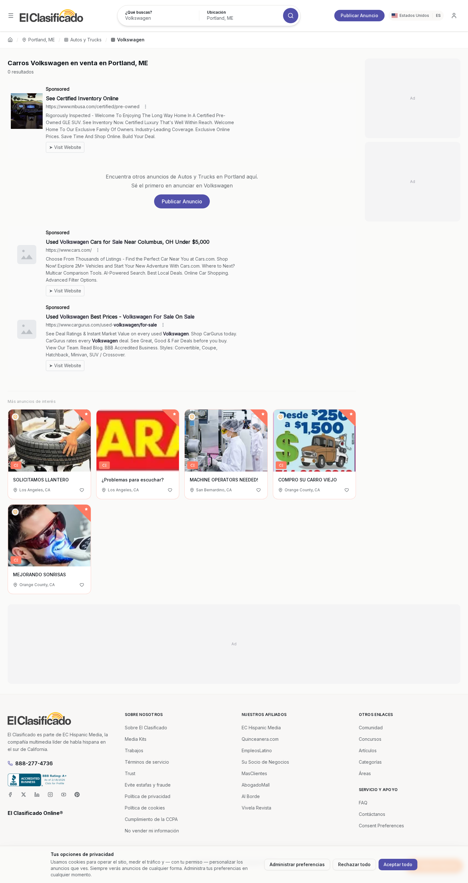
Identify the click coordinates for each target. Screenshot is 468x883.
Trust (130, 773)
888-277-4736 (34, 763)
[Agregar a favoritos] (82, 490)
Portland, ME (41, 39)
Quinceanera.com (260, 739)
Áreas (365, 773)
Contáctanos (372, 814)
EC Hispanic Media (261, 727)
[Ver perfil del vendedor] (15, 416)
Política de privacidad (147, 796)
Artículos (368, 750)
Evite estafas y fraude (148, 785)
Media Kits (135, 739)
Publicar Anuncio (359, 15)
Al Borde (251, 796)
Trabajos (134, 750)
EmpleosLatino (257, 750)
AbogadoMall (256, 785)
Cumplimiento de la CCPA (151, 819)
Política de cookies (145, 807)
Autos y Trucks (86, 39)
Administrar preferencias (297, 864)
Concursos (370, 739)
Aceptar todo (398, 864)
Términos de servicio (147, 762)
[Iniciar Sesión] (454, 15)
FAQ (363, 802)
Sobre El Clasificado (146, 727)
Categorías (370, 762)
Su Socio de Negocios (265, 762)
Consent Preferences (381, 825)
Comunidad (371, 727)
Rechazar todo (354, 864)
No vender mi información (152, 830)
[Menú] (10, 15)
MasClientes (254, 773)
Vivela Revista (256, 807)
